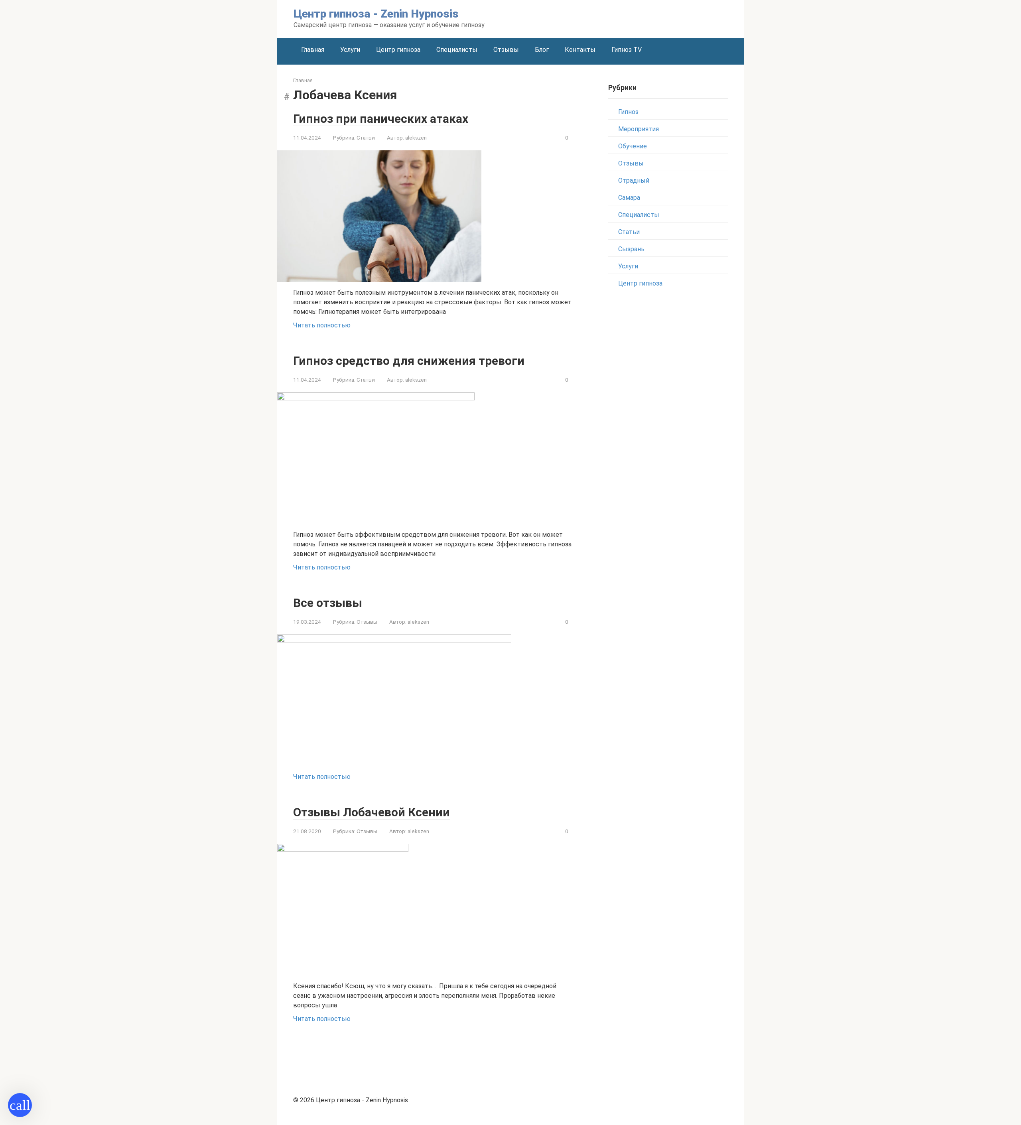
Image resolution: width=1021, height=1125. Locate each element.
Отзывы (506, 49)
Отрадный (633, 180)
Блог (542, 49)
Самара (629, 197)
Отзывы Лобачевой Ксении (371, 812)
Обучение (632, 146)
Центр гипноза (398, 49)
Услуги (350, 49)
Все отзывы (327, 603)
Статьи (366, 137)
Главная (312, 49)
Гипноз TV (626, 49)
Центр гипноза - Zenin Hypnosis (376, 13)
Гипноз (628, 112)
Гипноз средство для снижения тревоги (408, 361)
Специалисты (456, 49)
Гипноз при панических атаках (380, 119)
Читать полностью (322, 325)
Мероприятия (638, 129)
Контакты (580, 49)
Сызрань (631, 249)
